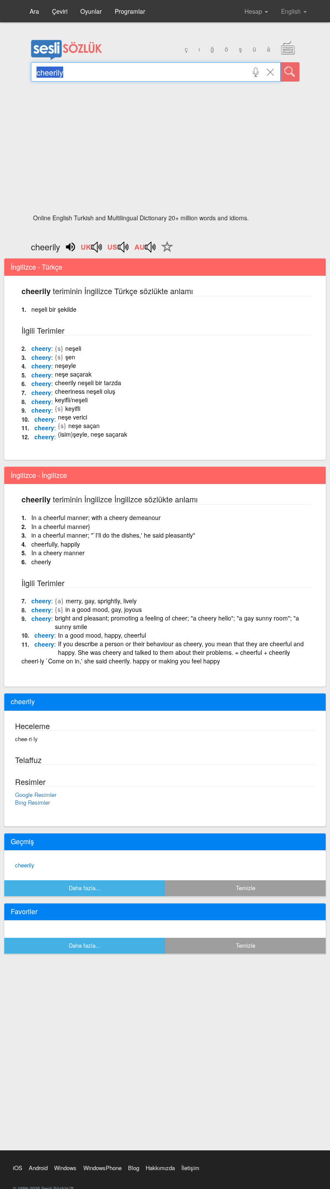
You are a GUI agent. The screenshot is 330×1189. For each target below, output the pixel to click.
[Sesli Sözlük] (66, 58)
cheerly (41, 561)
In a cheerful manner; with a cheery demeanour (96, 517)
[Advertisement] (165, 150)
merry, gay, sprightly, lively (101, 600)
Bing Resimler (32, 802)
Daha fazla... (85, 888)
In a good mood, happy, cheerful (102, 635)
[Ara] (290, 72)
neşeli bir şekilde (53, 309)
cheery (41, 348)
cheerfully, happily (55, 544)
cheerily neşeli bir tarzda (88, 382)
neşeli (73, 348)
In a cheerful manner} (60, 526)
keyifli (72, 408)
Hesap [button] (254, 11)
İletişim (190, 1168)
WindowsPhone (102, 1168)
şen (70, 357)
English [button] (291, 11)
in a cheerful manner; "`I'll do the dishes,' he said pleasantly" (113, 535)
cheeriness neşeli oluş (85, 391)
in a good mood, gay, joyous (103, 609)
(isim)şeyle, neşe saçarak (92, 434)
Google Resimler (35, 795)
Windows (65, 1168)
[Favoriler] (165, 251)
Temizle (245, 888)
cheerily (24, 865)
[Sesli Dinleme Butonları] (92, 250)
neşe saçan (84, 425)
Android (38, 1168)
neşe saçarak (73, 374)
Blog (133, 1168)
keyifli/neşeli (71, 399)
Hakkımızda (160, 1168)
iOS (17, 1168)
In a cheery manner (58, 552)
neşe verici (72, 417)
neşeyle (65, 365)
